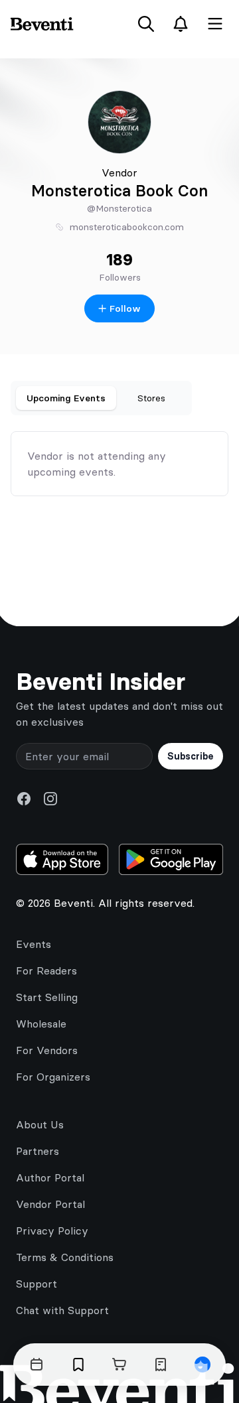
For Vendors (47, 1050)
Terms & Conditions (65, 1257)
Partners (37, 1151)
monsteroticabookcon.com (127, 227)
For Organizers (53, 1076)
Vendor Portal (50, 1204)
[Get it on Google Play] (171, 859)
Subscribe (190, 756)
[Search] (146, 24)
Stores (151, 398)
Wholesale (41, 1023)
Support (36, 1283)
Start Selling (47, 997)
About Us (40, 1124)
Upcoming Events (66, 398)
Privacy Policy (52, 1230)
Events (33, 944)
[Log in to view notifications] (180, 24)
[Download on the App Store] (62, 859)
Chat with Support (62, 1310)
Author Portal (50, 1177)
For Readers (46, 970)
